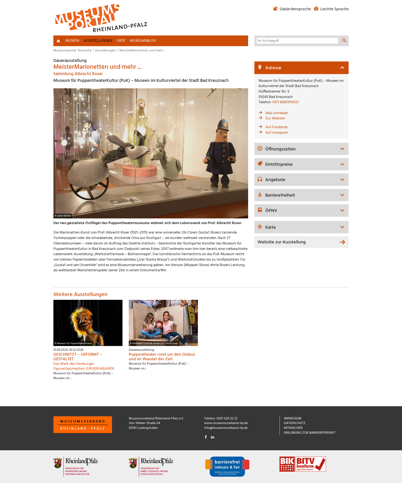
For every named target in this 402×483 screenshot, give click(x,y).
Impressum (293, 418)
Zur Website (275, 118)
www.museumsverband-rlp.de (226, 423)
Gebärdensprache (295, 9)
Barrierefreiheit (280, 195)
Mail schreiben (276, 113)
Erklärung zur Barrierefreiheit (309, 433)
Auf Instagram (276, 133)
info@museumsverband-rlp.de (225, 428)
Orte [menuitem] (121, 41)
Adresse (273, 68)
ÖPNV (271, 211)
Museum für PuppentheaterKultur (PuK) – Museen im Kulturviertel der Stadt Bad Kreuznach (141, 80)
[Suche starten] (344, 41)
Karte (270, 227)
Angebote (275, 180)
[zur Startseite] (58, 41)
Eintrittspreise (279, 164)
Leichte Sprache (334, 9)
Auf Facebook (276, 127)
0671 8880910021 (285, 102)
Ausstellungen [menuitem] (98, 41)
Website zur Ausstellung (282, 242)
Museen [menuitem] (72, 41)
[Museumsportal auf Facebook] (205, 437)
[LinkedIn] (212, 437)
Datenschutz (294, 423)
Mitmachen (293, 428)
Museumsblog (143, 41)
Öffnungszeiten (280, 149)
